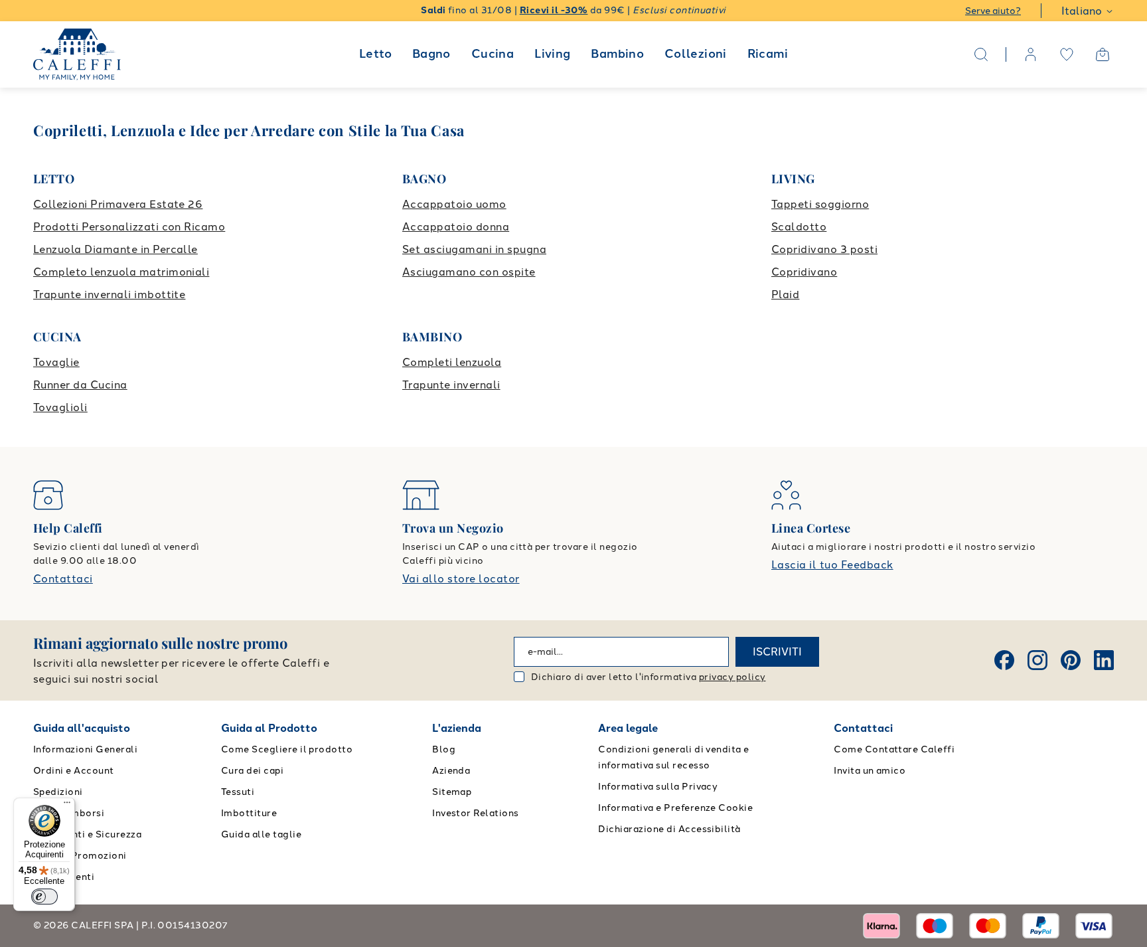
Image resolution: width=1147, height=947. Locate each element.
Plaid (785, 294)
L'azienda (456, 728)
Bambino (617, 53)
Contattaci (63, 578)
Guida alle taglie (261, 834)
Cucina (492, 53)
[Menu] (67, 806)
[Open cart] (1102, 54)
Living (552, 53)
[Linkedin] (1104, 660)
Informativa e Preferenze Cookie (675, 808)
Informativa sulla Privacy (658, 786)
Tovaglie (56, 362)
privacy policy (732, 677)
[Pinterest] (1071, 660)
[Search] (981, 54)
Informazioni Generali (85, 749)
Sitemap (451, 792)
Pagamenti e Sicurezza (87, 834)
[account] (1031, 54)
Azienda (451, 770)
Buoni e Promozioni (80, 855)
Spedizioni (58, 792)
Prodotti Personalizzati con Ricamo (129, 226)
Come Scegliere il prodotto (286, 749)
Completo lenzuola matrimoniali (121, 272)
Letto (375, 53)
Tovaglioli (60, 407)
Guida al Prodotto (269, 728)
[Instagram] (1037, 660)
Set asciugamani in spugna (474, 249)
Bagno (431, 53)
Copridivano (804, 272)
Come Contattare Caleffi (894, 749)
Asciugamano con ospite (469, 272)
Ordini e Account (73, 770)
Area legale (628, 728)
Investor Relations (475, 813)
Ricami (767, 53)
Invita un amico (869, 770)
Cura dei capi (252, 770)
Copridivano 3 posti (824, 249)
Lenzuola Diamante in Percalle (115, 249)
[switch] (44, 896)
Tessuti (237, 792)
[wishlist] (1066, 54)
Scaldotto (798, 226)
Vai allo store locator (461, 578)
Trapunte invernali (451, 385)
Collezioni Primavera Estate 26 (117, 204)
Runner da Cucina (80, 385)
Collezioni (695, 53)
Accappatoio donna (455, 226)
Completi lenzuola (451, 362)
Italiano (1081, 11)
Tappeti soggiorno (820, 204)
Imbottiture (249, 813)
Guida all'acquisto (81, 728)
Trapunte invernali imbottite (109, 294)
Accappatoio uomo (454, 204)
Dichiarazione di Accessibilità (669, 829)
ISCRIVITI (777, 652)
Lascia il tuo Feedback (832, 565)
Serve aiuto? (993, 11)
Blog (443, 749)
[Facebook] (1004, 660)
